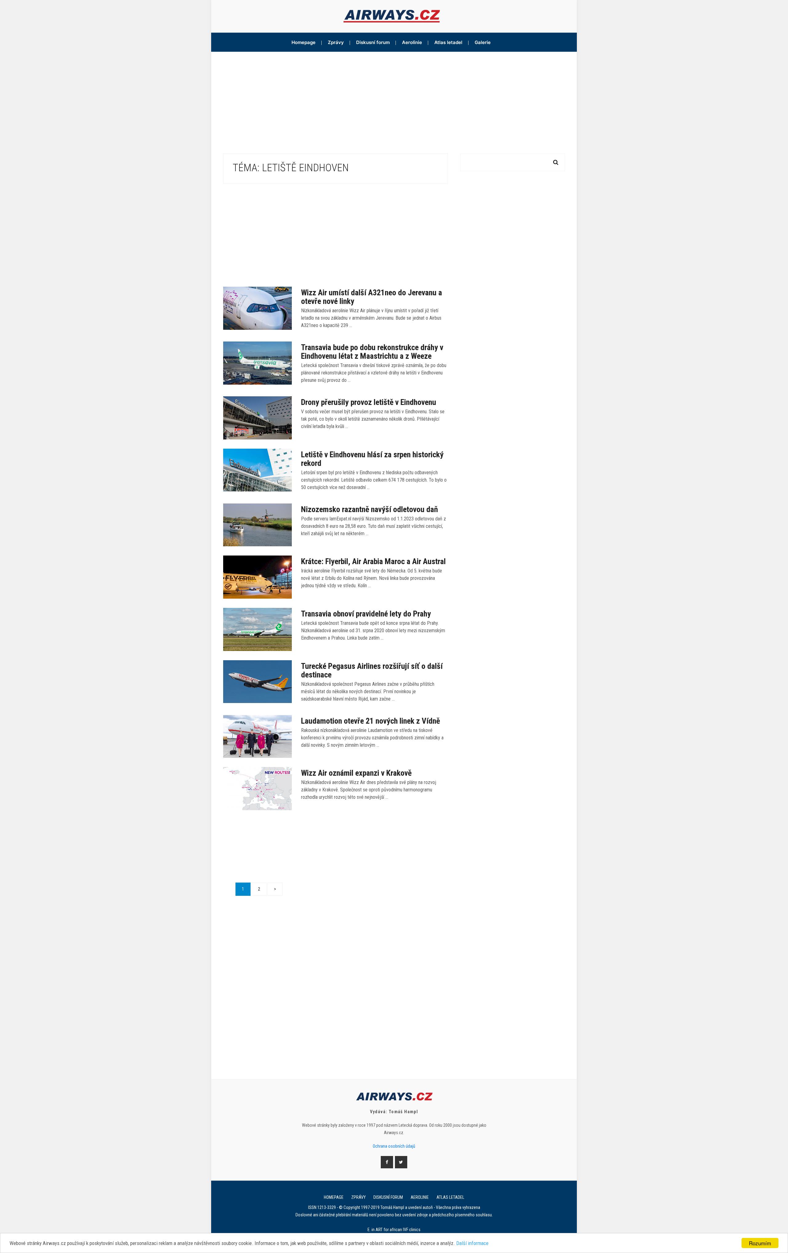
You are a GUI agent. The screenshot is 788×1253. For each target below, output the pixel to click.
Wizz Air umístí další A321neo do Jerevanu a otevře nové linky (371, 296)
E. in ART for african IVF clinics (394, 1229)
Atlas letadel (448, 42)
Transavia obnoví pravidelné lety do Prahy (366, 613)
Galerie (483, 42)
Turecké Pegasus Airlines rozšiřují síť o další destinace (372, 670)
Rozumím (760, 1243)
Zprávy (336, 42)
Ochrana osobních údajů (394, 1146)
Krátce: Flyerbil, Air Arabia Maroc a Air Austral (373, 561)
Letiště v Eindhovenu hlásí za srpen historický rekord (372, 458)
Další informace (472, 1243)
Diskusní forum (373, 42)
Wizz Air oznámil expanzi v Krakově (356, 773)
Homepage (303, 42)
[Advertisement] (394, 98)
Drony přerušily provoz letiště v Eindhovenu (368, 402)
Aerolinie (412, 42)
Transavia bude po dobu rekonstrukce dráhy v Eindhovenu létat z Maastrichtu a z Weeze (372, 351)
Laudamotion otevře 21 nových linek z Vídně (370, 721)
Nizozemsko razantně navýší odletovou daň (369, 509)
